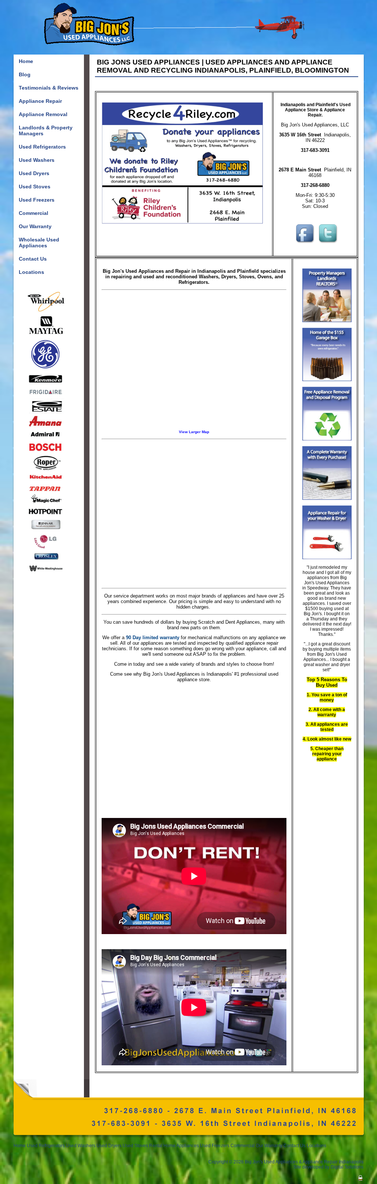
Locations (316, 1145)
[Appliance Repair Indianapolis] (327, 557)
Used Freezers (214, 1145)
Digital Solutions (347, 1167)
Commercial (242, 1145)
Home (20, 1145)
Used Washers (80, 1145)
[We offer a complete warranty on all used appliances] (327, 498)
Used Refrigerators (46, 1145)
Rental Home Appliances (174, 1145)
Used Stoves (135, 1145)
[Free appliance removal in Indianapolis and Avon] (327, 439)
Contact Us (294, 1145)
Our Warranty (269, 1145)
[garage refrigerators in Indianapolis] (327, 379)
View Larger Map (194, 432)
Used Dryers (109, 1145)
